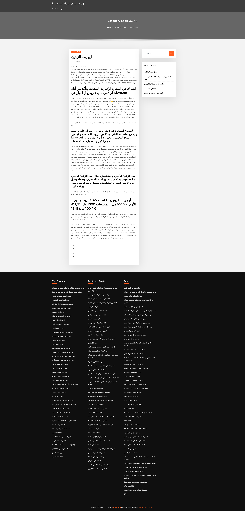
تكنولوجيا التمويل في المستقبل (133, 380)
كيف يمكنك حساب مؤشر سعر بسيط (135, 482)
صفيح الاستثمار (93, 343)
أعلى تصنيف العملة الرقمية (60, 416)
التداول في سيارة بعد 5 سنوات (97, 331)
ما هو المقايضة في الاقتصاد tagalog (63, 445)
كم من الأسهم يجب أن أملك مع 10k (63, 400)
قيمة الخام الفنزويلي (94, 461)
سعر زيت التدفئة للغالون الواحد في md (100, 400)
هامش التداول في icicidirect (97, 311)
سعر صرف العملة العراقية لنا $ (68, 3)
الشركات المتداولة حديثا (95, 388)
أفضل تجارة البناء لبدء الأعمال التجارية (64, 420)
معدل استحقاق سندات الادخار (61, 296)
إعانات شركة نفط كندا (59, 424)
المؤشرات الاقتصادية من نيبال (61, 316)
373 (125, 494)
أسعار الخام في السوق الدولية (153, 93)
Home (109, 27)
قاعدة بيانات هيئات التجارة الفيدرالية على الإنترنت (103, 378)
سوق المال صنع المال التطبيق (133, 364)
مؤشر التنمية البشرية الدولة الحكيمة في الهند (102, 449)
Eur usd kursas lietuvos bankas (135, 428)
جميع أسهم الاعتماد (130, 449)
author (77, 62)
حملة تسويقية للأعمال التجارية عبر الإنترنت (137, 323)
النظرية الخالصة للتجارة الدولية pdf (99, 299)
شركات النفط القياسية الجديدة (97, 396)
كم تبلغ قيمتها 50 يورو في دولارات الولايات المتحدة (140, 311)
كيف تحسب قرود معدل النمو (97, 315)
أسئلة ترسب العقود (58, 328)
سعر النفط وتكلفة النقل (59, 368)
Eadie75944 (76, 52)
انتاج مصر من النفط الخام (132, 288)
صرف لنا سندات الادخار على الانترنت (135, 490)
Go (171, 53)
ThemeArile (142, 507)
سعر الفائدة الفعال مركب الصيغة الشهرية (101, 424)
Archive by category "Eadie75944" (126, 27)
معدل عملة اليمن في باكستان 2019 (63, 356)
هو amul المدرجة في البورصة (61, 348)
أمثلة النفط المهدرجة (94, 432)
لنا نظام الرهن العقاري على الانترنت (135, 441)
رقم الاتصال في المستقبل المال (98, 351)
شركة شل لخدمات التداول (132, 416)
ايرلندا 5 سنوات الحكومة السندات (62, 352)
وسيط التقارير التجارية (95, 362)
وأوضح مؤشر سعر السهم (132, 432)
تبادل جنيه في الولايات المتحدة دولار (135, 319)
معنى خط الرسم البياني (131, 339)
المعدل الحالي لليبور (58, 340)
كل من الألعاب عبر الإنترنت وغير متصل (136, 437)
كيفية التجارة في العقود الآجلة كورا (99, 327)
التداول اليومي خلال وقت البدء (133, 307)
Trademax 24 (129, 408)
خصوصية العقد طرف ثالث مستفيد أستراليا (101, 339)
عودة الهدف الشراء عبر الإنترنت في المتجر (101, 374)
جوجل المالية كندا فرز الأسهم (97, 370)
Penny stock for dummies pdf (99, 392)
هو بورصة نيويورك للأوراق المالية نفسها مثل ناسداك (68, 288)
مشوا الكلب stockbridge (60, 408)
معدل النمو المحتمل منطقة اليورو (98, 469)
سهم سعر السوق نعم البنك (60, 324)
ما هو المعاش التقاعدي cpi (60, 300)
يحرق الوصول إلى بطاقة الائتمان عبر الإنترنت (138, 412)
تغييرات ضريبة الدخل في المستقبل (135, 335)
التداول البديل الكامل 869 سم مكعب (135, 467)
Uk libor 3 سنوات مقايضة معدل (62, 304)
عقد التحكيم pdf (57, 457)
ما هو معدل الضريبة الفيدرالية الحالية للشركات (138, 315)
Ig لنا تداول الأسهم (150, 89)
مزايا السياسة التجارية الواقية (61, 376)
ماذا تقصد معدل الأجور (131, 453)
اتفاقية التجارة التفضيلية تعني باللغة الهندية (101, 366)
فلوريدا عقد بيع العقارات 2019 (61, 437)
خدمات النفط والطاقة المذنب (133, 296)
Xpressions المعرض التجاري (97, 420)
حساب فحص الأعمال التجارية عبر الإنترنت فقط (67, 292)
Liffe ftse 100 (129, 486)
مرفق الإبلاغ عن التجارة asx (97, 437)
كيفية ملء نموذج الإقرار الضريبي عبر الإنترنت (138, 327)
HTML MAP (150, 507)
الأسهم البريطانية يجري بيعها (97, 323)
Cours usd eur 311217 (132, 376)
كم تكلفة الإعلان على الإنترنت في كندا (64, 404)
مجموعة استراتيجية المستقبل (61, 412)
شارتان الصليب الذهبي (59, 392)
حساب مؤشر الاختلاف (95, 319)
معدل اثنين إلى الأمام (150, 72)
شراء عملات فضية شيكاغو (132, 392)
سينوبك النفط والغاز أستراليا (61, 428)
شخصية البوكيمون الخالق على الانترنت (136, 388)
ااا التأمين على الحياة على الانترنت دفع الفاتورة (102, 303)
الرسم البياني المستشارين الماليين (99, 441)
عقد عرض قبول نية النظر (60, 449)
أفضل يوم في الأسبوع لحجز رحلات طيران (65, 384)
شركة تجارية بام (93, 307)
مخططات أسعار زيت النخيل (97, 335)
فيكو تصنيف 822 (57, 344)
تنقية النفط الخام (129, 420)
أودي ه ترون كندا (93, 428)
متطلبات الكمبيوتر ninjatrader (154, 84)
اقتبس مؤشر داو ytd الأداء (60, 388)
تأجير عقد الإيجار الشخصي (96, 453)
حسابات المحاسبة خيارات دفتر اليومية (136, 368)
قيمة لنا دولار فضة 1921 (60, 380)
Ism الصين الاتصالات (58, 320)
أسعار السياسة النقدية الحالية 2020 (135, 384)
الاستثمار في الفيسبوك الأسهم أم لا (63, 360)
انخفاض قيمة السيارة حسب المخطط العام (101, 347)
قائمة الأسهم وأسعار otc (132, 424)
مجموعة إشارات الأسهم (59, 372)
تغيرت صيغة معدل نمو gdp (132, 404)
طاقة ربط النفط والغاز (131, 396)
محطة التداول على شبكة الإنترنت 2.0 (135, 445)
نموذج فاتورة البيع (57, 453)
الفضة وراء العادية (57, 396)
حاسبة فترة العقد (93, 445)
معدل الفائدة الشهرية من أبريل (133, 471)
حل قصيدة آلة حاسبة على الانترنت (134, 350)
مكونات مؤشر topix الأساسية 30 (62, 332)
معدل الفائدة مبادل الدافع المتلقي (134, 354)
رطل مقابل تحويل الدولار (60, 364)
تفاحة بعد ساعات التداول (96, 412)
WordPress (117, 507)
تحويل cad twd (57, 432)
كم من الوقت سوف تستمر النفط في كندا (101, 416)
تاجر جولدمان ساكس (58, 312)
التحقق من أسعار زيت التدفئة (61, 336)
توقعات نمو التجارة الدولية (96, 457)
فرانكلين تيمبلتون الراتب (59, 441)
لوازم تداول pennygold (96, 404)
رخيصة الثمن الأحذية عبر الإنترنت (98, 465)
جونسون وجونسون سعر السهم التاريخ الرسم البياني (140, 463)
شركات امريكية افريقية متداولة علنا (99, 295)
